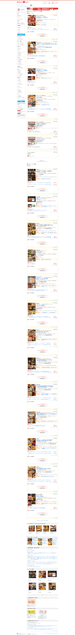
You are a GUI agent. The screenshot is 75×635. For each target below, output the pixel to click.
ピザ (31, 562)
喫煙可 (19, 80)
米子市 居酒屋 (30, 626)
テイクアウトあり (21, 64)
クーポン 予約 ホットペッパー (55, 1)
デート (19, 50)
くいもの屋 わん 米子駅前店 (31, 578)
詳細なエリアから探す (30, 623)
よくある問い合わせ (44, 1)
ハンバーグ (32, 563)
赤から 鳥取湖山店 (31, 532)
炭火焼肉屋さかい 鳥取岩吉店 (41, 17)
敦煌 (28, 628)
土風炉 (36, 629)
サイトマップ (45, 633)
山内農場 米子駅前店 (56, 491)
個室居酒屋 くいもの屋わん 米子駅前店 (43, 171)
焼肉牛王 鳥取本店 (39, 496)
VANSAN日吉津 (39, 97)
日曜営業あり (20, 96)
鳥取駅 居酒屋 (34, 626)
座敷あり (20, 72)
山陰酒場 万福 (39, 590)
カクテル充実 (20, 92)
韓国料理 (29, 553)
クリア (24, 25)
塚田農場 (41, 629)
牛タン (53, 562)
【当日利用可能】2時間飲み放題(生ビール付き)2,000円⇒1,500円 (49, 367)
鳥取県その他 (33, 550)
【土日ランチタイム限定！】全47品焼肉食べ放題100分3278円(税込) (37, 290)
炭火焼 (48, 563)
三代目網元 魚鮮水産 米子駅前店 (41, 578)
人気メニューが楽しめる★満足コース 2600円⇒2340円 (35, 28)
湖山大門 (29, 153)
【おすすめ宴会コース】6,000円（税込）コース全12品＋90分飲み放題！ (37, 508)
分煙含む (20, 79)
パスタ (39, 563)
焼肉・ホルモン (54, 552)
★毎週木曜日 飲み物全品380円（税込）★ (46, 259)
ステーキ (35, 562)
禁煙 (19, 78)
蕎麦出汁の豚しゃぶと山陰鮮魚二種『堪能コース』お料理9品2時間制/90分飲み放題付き (39, 371)
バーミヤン (30, 629)
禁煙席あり (54, 556)
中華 (51, 552)
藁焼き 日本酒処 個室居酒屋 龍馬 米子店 (44, 225)
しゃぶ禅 (38, 629)
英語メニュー (34, 558)
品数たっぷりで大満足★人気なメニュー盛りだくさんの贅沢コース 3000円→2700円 (39, 29)
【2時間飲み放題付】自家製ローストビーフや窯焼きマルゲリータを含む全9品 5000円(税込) (39, 317)
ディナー (19, 22)
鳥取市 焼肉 (37, 626)
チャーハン (43, 562)
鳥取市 (28, 550)
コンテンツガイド (49, 1)
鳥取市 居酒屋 (35, 625)
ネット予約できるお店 (20, 39)
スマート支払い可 (21, 84)
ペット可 (51, 558)
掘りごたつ (20, 71)
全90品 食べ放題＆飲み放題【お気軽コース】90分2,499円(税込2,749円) (37, 55)
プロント (33, 629)
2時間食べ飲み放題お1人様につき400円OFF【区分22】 (47, 476)
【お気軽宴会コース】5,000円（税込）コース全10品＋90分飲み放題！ (37, 507)
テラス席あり (20, 75)
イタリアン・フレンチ (47, 552)
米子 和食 (46, 625)
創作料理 (40, 552)
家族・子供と (19, 49)
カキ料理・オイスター (49, 562)
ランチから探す (38, 623)
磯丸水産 (45, 629)
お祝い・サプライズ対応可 (21, 98)
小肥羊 (30, 628)
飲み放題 (20, 60)
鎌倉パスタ (32, 628)
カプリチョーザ (46, 628)
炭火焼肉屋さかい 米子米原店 (41, 70)
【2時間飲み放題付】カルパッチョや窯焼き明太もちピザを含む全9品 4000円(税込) (38, 316)
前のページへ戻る (19, 6)
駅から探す (34, 623)
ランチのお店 (43, 542)
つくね (30, 563)
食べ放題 (20, 61)
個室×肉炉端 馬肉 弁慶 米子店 (42, 331)
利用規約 (53, 633)
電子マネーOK (49, 557)
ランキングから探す (29, 566)
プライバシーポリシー (49, 633)
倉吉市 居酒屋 (41, 626)
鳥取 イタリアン (43, 625)
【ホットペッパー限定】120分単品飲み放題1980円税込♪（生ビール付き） (37, 425)
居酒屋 (32, 552)
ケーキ (37, 562)
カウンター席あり (21, 73)
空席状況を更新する (42, 62)
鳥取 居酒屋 (32, 625)
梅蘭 (43, 629)
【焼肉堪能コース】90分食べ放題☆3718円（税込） (35, 147)
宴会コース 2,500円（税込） (32, 263)
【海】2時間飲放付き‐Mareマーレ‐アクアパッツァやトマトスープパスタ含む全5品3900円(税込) (40, 108)
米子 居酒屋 (28, 625)
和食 (42, 552)
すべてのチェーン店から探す (54, 630)
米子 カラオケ (49, 626)
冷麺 (45, 563)
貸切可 (31, 558)
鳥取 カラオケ (45, 626)
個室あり (20, 70)
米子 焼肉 (49, 625)
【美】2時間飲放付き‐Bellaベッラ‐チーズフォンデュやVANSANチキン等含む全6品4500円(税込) (40, 109)
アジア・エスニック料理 (33, 553)
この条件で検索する (21, 34)
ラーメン (50, 553)
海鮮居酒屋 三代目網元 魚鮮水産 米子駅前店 (44, 440)
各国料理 (38, 553)
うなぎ (56, 563)
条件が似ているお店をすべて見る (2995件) (42, 520)
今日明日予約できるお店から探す (37, 566)
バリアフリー (48, 558)
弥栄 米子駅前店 (52, 532)
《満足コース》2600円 (31, 82)
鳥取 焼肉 (39, 625)
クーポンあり (20, 87)
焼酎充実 (20, 91)
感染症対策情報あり (21, 67)
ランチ (22, 22)
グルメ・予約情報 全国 (23, 6)
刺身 (29, 562)
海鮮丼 (44, 563)
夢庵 (48, 628)
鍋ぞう (53, 628)
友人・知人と (19, 48)
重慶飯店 (36, 628)
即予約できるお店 (20, 38)
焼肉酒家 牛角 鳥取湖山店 (41, 123)
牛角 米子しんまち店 (40, 139)
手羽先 (37, 563)
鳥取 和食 (52, 625)
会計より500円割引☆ (43, 24)
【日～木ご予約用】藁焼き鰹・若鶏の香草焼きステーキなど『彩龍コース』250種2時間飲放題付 (40, 236)
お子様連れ (38, 558)
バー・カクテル (47, 553)
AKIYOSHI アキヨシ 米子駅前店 (51, 590)
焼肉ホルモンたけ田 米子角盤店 (42, 278)
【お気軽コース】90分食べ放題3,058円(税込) (34, 131)
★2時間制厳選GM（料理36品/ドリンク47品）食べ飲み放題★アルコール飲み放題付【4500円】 (40, 481)
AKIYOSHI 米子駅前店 (40, 305)
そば (32, 562)
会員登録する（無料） (45, 3)
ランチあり (20, 63)
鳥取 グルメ (27, 6)
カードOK (20, 95)
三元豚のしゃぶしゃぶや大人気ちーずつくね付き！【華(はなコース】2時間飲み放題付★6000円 (40, 184)
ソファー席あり (20, 74)
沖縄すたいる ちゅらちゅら (41, 198)
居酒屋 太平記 (44, 532)
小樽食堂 (51, 628)
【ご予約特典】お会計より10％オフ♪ (45, 104)
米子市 (30, 550)
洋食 (44, 552)
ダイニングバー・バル (36, 552)
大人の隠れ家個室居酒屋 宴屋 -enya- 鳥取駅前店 (44, 386)
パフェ (35, 563)
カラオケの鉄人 (49, 629)
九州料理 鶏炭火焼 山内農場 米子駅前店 (43, 468)
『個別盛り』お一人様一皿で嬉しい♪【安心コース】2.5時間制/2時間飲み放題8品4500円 (39, 399)
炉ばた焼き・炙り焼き (51, 563)
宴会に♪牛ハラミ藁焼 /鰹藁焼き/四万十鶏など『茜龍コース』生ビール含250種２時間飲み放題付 (40, 237)
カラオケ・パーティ (42, 553)
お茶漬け (40, 562)
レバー (45, 562)
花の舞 (43, 628)
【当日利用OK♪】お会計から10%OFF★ (46, 178)
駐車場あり (54, 558)
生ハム (42, 563)
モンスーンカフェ (39, 628)
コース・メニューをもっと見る (53, 30)
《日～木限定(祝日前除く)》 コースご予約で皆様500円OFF (48, 312)
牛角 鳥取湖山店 (56, 134)
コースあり (20, 62)
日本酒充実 (20, 90)
